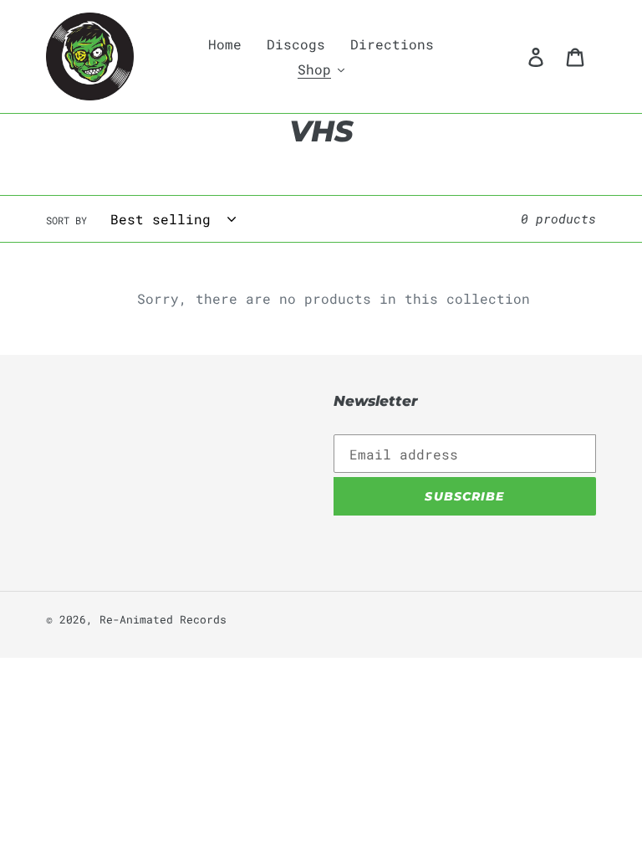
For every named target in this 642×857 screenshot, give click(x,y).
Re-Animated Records (163, 619)
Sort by (66, 220)
